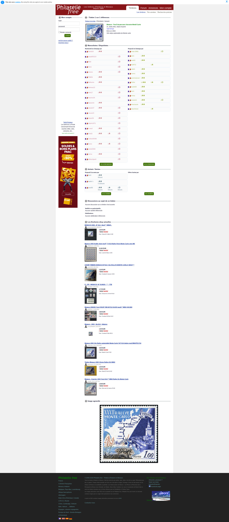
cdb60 (133, 69)
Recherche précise (165, 12)
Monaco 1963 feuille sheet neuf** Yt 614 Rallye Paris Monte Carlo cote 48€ (110, 244)
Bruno (90, 144)
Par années (151, 12)
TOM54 (90, 77)
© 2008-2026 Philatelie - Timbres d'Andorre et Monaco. (104, 478)
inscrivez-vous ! (63, 43)
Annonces (153, 8)
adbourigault (92, 159)
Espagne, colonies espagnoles (68, 509)
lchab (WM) (134, 51)
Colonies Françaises (65, 484)
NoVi (132, 91)
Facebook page (155, 486)
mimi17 (90, 92)
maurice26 (91, 98)
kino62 (90, 133)
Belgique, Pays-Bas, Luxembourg (69, 489)
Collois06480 (92, 139)
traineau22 (91, 87)
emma (133, 96)
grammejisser (135, 78)
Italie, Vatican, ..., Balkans (66, 506)
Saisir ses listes (154, 482)
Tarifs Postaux (68, 122)
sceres (133, 73)
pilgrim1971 (92, 123)
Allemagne (61, 495)
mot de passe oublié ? (65, 40)
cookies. (18, 2)
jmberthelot (134, 109)
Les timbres (141, 12)
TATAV (133, 82)
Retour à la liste (90, 21)
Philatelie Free (69, 9)
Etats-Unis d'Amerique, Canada (68, 498)
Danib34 (91, 51)
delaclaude (134, 104)
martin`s (90, 181)
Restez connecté (65, 32)
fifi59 (89, 62)
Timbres (132, 8)
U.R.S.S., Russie (63, 501)
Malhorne (91, 82)
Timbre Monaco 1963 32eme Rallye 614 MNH (100, 362)
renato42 (134, 100)
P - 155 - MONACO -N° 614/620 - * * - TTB (98, 284)
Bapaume (91, 103)
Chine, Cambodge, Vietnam (67, 504)
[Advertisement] (68, 83)
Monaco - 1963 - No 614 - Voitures (96, 324)
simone (90, 72)
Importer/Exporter (154, 484)
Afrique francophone (65, 492)
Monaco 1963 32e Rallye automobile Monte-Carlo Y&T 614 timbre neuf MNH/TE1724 (113, 343)
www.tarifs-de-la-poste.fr (68, 133)
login (60, 20)
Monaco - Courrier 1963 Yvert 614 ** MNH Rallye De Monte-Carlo (106, 379)
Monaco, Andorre (64, 486)
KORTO (133, 65)
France (60, 481)
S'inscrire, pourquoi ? (155, 480)
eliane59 (91, 118)
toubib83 (134, 87)
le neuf (90, 128)
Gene (90, 67)
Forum (144, 8)
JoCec (90, 154)
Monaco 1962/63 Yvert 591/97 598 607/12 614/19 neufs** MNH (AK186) (108, 307)
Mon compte (166, 8)
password (61, 26)
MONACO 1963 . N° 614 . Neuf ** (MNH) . (98, 225)
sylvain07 (91, 108)
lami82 (133, 60)
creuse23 (91, 113)
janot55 (90, 188)
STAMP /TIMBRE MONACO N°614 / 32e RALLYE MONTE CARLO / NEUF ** (109, 265)
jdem (132, 56)
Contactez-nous (90, 503)
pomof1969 (91, 149)
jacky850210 (92, 57)
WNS (120, 498)
